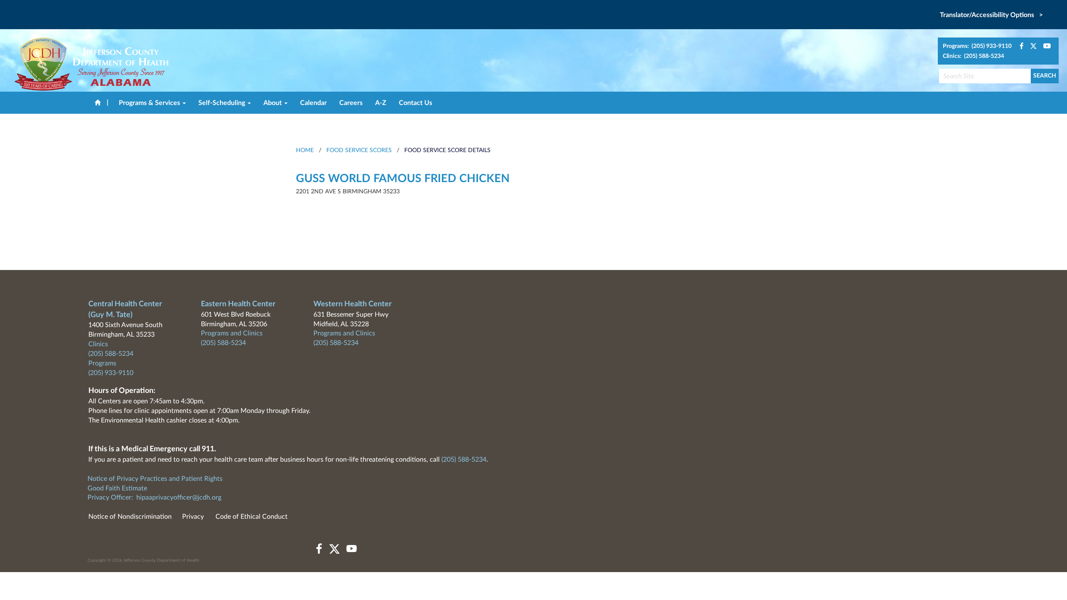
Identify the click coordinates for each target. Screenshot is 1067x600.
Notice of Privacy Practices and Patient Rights (155, 478)
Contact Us (415, 103)
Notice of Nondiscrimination (130, 516)
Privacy (193, 516)
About (273, 103)
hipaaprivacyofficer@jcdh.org (178, 497)
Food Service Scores (359, 150)
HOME (305, 150)
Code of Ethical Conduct (251, 516)
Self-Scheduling (222, 103)
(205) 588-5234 (110, 353)
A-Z (380, 103)
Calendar (313, 103)
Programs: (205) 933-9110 (977, 46)
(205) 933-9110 (110, 373)
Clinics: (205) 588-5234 (973, 56)
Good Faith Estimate (117, 488)
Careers (351, 103)
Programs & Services (150, 103)
